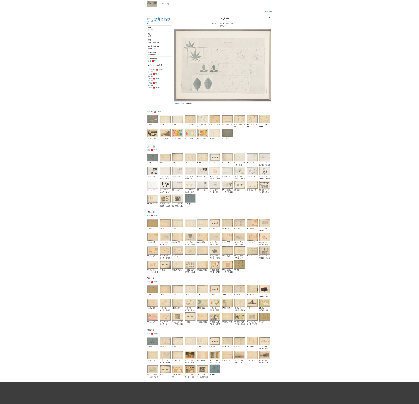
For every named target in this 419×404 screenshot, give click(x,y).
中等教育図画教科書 (158, 21)
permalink (268, 12)
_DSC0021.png (179, 103)
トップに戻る (164, 3)
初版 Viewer (154, 78)
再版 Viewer (153, 61)
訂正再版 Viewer (156, 69)
